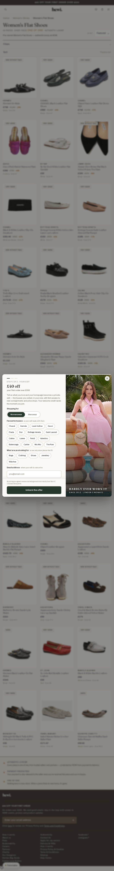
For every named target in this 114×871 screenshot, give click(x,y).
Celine (11, 438)
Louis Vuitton (37, 426)
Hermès (23, 426)
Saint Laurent (51, 432)
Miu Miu (38, 445)
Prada (11, 432)
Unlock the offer (34, 490)
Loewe (22, 438)
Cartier (26, 445)
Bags (11, 456)
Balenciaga (13, 445)
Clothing (22, 456)
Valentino (44, 438)
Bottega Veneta (34, 432)
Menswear (32, 415)
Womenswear (16, 415)
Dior (21, 432)
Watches (12, 462)
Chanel (12, 426)
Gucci (50, 426)
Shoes (33, 456)
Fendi (32, 438)
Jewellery (45, 456)
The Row (50, 445)
